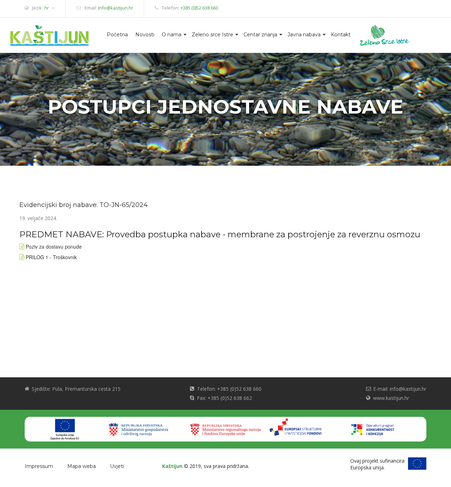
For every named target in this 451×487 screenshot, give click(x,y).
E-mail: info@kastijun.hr (399, 388)
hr (46, 8)
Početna (117, 34)
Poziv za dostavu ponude (54, 246)
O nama (171, 34)
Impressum (39, 466)
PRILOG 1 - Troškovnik (51, 257)
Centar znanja (260, 34)
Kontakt (341, 34)
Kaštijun (172, 466)
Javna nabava (304, 34)
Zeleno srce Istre (212, 34)
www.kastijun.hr (391, 398)
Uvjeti (117, 466)
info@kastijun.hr (115, 8)
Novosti (144, 34)
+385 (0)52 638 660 (199, 8)
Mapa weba (81, 466)
